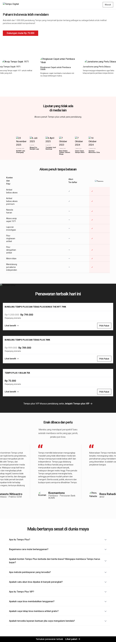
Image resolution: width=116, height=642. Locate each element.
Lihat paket (71, 639)
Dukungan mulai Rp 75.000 (20, 33)
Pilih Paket (104, 326)
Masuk (108, 5)
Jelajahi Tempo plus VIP (77, 403)
